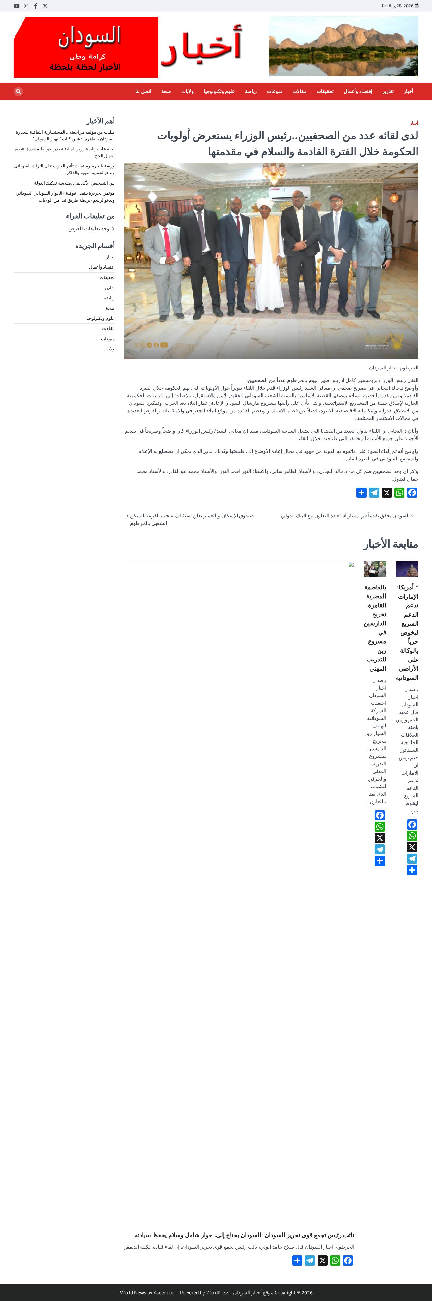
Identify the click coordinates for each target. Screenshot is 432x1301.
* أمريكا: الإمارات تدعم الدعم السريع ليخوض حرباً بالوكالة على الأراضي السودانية (407, 632)
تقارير (388, 91)
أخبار (408, 91)
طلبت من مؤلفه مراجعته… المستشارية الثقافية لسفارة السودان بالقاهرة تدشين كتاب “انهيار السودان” (65, 135)
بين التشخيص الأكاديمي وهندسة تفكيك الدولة (74, 182)
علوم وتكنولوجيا (219, 91)
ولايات (187, 91)
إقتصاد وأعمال (358, 91)
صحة (166, 91)
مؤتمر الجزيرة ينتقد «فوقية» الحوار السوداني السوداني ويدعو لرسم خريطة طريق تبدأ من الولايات (65, 197)
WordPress (217, 1292)
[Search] (18, 91)
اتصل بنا (143, 91)
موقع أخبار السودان (253, 1292)
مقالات (299, 91)
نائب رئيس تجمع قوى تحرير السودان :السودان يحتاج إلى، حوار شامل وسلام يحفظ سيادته (244, 1235)
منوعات (274, 91)
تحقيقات (325, 91)
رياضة (251, 91)
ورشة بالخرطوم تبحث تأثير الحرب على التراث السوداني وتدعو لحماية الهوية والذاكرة (64, 169)
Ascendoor (165, 1292)
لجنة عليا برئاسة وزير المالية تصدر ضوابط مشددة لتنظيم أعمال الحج (64, 152)
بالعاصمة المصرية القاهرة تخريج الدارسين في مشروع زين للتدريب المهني (375, 628)
